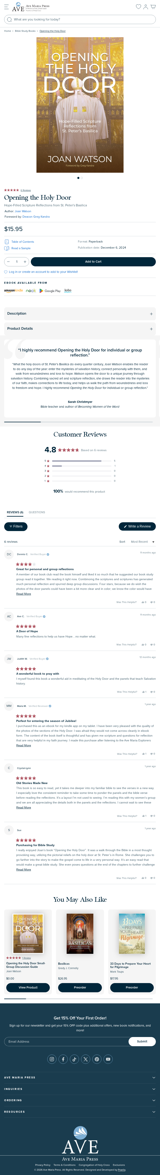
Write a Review (142, 527)
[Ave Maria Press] (37, 6)
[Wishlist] (138, 6)
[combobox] (80, 19)
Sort (122, 542)
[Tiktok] (74, 1059)
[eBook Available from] (13, 290)
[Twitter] (85, 1059)
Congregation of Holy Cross (94, 1165)
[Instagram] (51, 1059)
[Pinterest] (96, 1059)
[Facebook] (63, 1059)
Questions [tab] (37, 513)
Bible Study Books (25, 31)
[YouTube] (108, 1059)
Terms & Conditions (65, 1165)
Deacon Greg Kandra (36, 216)
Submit (142, 1041)
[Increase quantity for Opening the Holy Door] (25, 261)
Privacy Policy (42, 1165)
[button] (6, 7)
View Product (28, 988)
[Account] (145, 6)
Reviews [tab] (15, 513)
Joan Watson (23, 211)
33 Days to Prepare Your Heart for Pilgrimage (130, 965)
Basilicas (64, 964)
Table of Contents (22, 242)
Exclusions (119, 1165)
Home (7, 31)
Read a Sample (21, 248)
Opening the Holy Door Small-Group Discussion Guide (25, 965)
